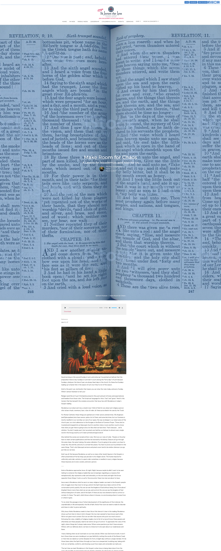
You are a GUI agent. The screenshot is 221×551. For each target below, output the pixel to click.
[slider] (83, 308)
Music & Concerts (150, 21)
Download (67, 311)
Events (121, 21)
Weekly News (83, 21)
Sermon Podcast (101, 296)
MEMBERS (193, 2)
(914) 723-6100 (203, 2)
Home (64, 21)
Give (137, 21)
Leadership (94, 21)
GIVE (186, 2)
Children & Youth (109, 21)
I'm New (72, 21)
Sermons (129, 21)
